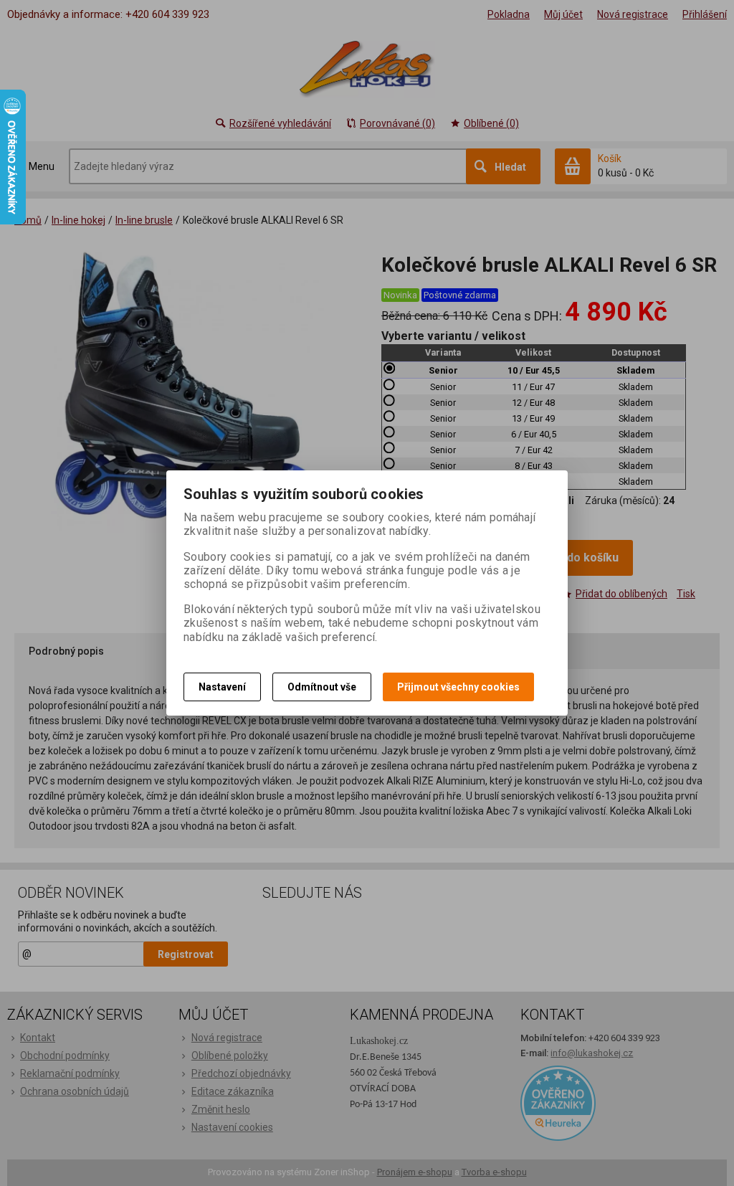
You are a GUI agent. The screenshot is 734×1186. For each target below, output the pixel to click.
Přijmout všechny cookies (458, 687)
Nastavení (222, 687)
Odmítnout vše (321, 687)
